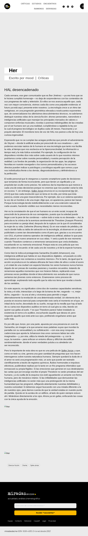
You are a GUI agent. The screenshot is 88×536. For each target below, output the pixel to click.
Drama (24, 465)
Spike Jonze (37, 191)
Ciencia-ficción (13, 465)
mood (29, 78)
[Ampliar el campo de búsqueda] (83, 6)
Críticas (43, 78)
